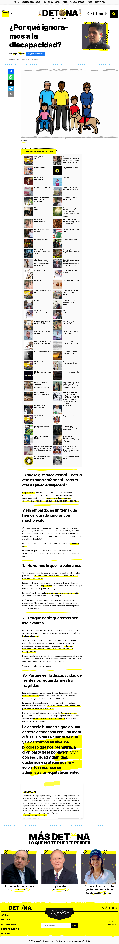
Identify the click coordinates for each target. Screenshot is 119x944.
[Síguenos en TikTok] (105, 14)
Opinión (5, 915)
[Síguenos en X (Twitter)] (88, 14)
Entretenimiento (10, 929)
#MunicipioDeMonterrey (74, 2)
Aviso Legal (112, 924)
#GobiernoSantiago (97, 2)
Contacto (112, 922)
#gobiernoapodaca (51, 2)
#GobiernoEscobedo (31, 2)
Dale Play (6, 920)
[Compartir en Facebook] (11, 71)
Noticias (5, 934)
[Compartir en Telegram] (11, 88)
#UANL (16, 2)
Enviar (74, 925)
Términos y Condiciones (107, 927)
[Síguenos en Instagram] (92, 14)
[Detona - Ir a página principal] (59, 12)
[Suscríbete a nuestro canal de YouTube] (101, 14)
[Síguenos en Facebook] (96, 14)
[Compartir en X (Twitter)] (11, 83)
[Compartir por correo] (11, 94)
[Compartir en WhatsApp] (11, 77)
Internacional (8, 924)
